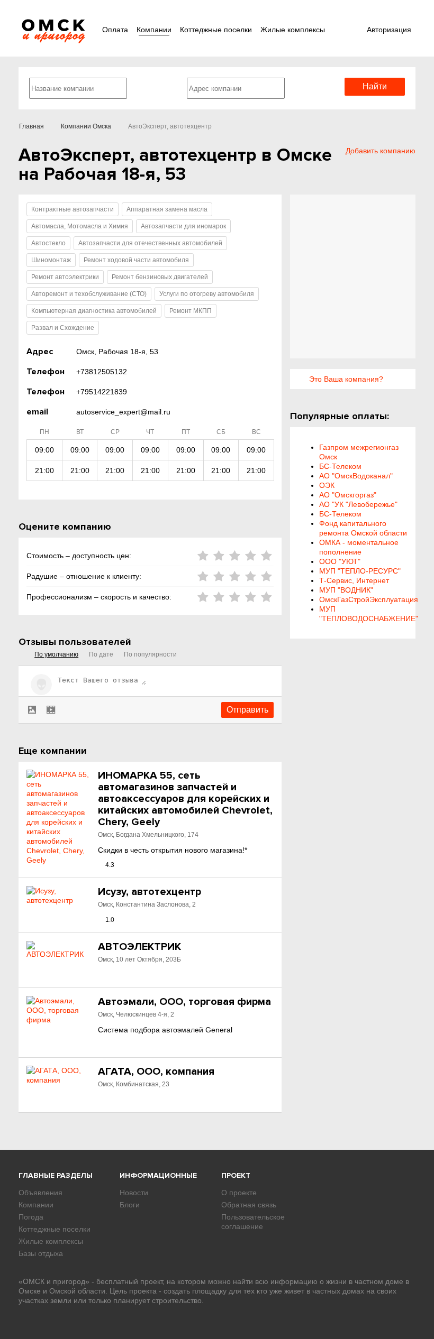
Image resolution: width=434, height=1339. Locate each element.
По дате (101, 654)
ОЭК (326, 485)
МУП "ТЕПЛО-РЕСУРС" (360, 571)
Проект (235, 1175)
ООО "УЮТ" (339, 561)
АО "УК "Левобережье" (358, 504)
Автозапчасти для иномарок (183, 226)
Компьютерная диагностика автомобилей (94, 311)
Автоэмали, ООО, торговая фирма (184, 1001)
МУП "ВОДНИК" (346, 590)
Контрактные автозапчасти (72, 209)
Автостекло (48, 243)
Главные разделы (56, 1175)
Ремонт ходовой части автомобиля (136, 260)
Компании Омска (86, 126)
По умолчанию (56, 654)
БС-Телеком (340, 466)
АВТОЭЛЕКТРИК (139, 946)
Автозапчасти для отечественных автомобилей (150, 243)
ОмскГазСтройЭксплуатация (368, 599)
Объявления (40, 1192)
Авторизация (389, 29)
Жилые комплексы (292, 29)
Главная (31, 126)
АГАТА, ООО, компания (156, 1071)
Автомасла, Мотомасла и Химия (79, 226)
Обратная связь (248, 1205)
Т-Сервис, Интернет (354, 580)
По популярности (150, 654)
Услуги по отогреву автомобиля (206, 294)
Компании (154, 29)
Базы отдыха (41, 1253)
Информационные (158, 1175)
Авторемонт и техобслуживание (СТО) (89, 294)
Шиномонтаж (51, 260)
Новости (134, 1192)
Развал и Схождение (62, 327)
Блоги (130, 1205)
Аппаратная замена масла (166, 209)
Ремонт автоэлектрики (65, 277)
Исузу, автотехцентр (149, 891)
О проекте (239, 1192)
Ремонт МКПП (190, 311)
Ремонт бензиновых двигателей (160, 277)
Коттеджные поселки (216, 29)
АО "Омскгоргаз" (347, 495)
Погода (31, 1217)
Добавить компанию (380, 150)
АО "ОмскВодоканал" (356, 476)
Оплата (115, 29)
